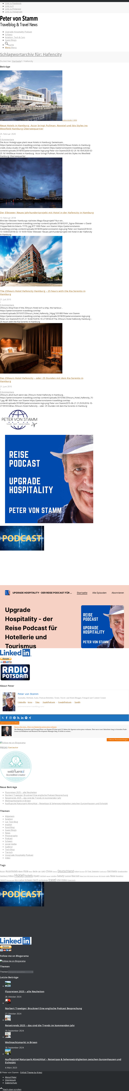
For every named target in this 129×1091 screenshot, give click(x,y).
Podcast (8, 838)
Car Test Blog (11, 821)
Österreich (71, 880)
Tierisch (9, 852)
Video (7, 857)
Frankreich (103, 871)
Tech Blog (10, 849)
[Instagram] (10, 717)
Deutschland (66, 871)
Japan (48, 876)
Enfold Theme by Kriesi (31, 1072)
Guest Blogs (11, 830)
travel (52, 880)
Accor (2, 871)
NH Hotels (102, 876)
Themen (4, 971)
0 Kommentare (7, 139)
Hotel (19, 875)
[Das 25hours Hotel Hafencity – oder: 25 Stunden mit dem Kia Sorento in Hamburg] (31, 372)
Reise (112, 876)
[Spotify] (26, 717)
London (54, 876)
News (7, 832)
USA (59, 880)
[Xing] (30, 717)
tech (35, 879)
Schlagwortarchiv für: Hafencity (31, 54)
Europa (82, 871)
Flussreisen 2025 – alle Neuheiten (21, 792)
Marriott (75, 876)
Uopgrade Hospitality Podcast (19, 855)
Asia (25, 871)
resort (3, 880)
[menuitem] (67, 31)
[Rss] (18, 717)
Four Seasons (93, 871)
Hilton (11, 876)
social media (11, 844)
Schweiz (8, 841)
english (8, 824)
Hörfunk (43, 876)
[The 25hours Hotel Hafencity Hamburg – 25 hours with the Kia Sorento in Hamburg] (31, 285)
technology (43, 880)
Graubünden (122, 871)
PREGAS (4, 747)
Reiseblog (119, 876)
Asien (30, 871)
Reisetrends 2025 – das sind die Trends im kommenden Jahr (33, 798)
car (39, 871)
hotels (28, 876)
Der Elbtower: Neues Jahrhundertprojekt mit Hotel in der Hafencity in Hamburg (47, 212)
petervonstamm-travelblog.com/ (31, 706)
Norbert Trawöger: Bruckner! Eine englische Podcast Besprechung (36, 795)
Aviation (9, 819)
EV (86, 871)
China (49, 871)
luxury (60, 875)
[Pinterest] (14, 717)
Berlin (35, 871)
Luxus (68, 875)
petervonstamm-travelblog (10, 723)
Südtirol (8, 846)
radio (108, 876)
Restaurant (10, 880)
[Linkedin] (22, 717)
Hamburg (4, 876)
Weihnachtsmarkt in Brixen (18, 800)
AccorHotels (12, 871)
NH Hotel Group (92, 876)
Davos (54, 871)
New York (83, 876)
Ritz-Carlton (19, 880)
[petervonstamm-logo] (19, 27)
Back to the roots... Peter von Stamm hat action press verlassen (35, 727)
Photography (11, 835)
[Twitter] (2, 717)
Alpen (20, 871)
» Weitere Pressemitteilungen (118, 740)
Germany (112, 871)
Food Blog (10, 827)
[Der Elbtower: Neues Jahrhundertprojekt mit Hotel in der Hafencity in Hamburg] (31, 207)
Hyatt (36, 875)
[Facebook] (6, 717)
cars (43, 871)
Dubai (76, 871)
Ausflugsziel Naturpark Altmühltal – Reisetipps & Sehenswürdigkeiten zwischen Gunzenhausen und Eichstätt (56, 803)
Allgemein (9, 816)
